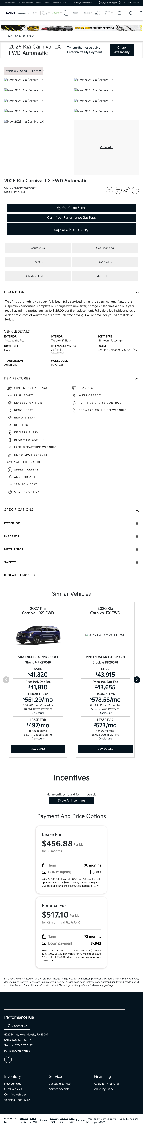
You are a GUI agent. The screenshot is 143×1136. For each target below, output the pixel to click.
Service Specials (59, 1089)
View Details (38, 749)
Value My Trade (104, 1089)
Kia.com (80, 1120)
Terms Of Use (33, 1120)
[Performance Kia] (17, 13)
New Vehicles (12, 1083)
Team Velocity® (108, 1119)
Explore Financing (71, 229)
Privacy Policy (24, 1120)
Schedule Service (60, 1083)
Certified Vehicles (15, 1094)
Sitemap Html (54, 1120)
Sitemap (43, 1120)
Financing (102, 1076)
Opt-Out (71, 1120)
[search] (141, 13)
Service (55, 1076)
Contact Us (19, 1026)
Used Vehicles (13, 1089)
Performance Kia (11, 1120)
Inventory (12, 1076)
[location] (70, 3)
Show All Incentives (71, 800)
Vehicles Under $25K (17, 1099)
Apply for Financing (106, 1083)
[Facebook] (8, 1059)
